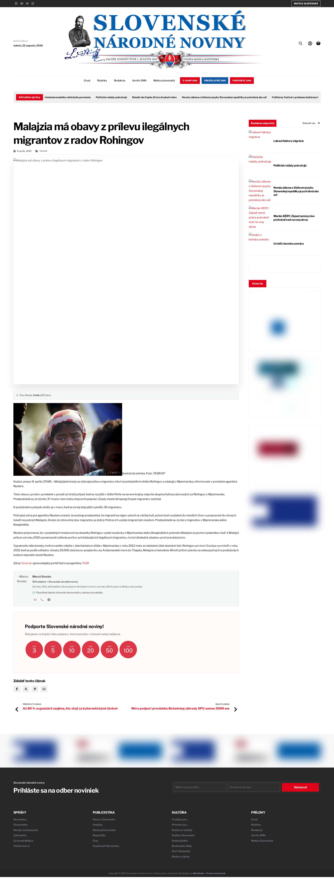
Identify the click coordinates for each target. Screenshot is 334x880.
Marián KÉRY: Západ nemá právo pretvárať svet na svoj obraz (294, 217)
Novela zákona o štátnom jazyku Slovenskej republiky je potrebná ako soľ (213, 97)
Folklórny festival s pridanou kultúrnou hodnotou (289, 97)
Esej (95, 840)
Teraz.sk (26, 563)
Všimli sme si (21, 846)
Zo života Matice (23, 840)
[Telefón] (42, 600)
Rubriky (102, 80)
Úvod (87, 80)
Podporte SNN (242, 80)
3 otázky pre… (180, 819)
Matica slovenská (164, 80)
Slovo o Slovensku (104, 819)
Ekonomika (20, 824)
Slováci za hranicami (25, 830)
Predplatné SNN (215, 80)
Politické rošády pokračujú (100, 97)
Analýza (97, 824)
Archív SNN (139, 80)
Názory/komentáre (104, 830)
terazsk (43, 151)
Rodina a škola (180, 856)
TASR (85, 563)
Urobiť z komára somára (288, 243)
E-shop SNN (190, 80)
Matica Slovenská (306, 3)
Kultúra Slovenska (183, 835)
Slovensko (19, 819)
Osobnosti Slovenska (106, 846)
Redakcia (119, 80)
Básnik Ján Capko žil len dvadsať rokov (143, 97)
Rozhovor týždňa (182, 830)
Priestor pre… (180, 824)
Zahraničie (19, 835)
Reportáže (99, 835)
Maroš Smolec (41, 576)
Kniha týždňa (180, 840)
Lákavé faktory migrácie (288, 141)
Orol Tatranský (181, 851)
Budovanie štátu (182, 846)
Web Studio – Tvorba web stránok (209, 873)
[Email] (35, 600)
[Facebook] (49, 600)
